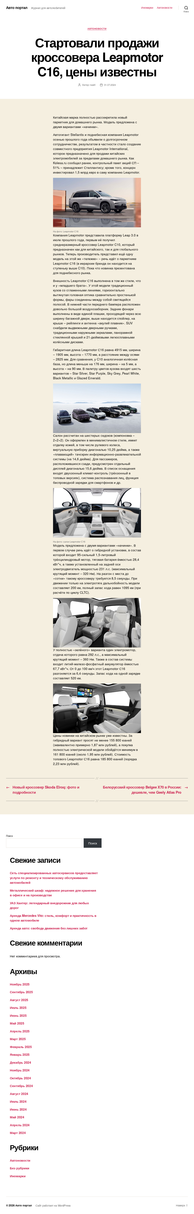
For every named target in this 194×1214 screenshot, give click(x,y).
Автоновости (164, 7)
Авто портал (16, 7)
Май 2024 (17, 1117)
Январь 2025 (20, 1054)
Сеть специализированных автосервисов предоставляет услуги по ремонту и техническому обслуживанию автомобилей (54, 878)
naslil (92, 85)
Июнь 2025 (18, 1015)
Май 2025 (17, 1023)
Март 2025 (18, 1038)
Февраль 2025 (21, 1046)
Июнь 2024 (18, 1109)
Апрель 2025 (20, 1031)
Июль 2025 (18, 1007)
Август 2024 (19, 1093)
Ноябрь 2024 (20, 1070)
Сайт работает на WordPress (53, 1205)
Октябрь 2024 (20, 1078)
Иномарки (147, 7)
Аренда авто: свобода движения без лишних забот (48, 928)
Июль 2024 (18, 1101)
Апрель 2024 (20, 1125)
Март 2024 (18, 1132)
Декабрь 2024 (20, 1062)
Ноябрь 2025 (20, 984)
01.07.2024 (110, 85)
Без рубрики (19, 1168)
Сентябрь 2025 (21, 992)
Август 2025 (19, 999)
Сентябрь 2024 (21, 1085)
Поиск (9, 836)
